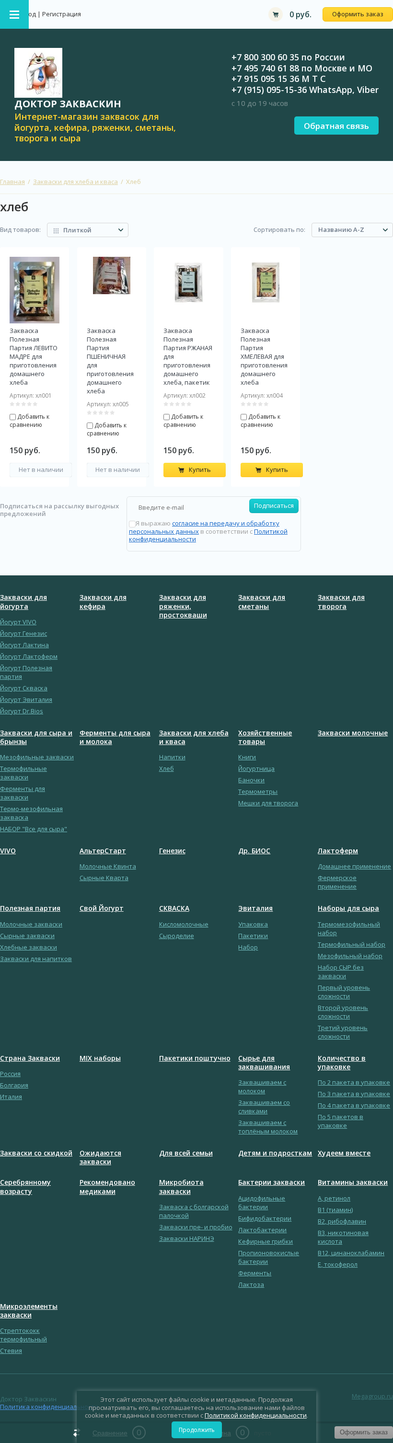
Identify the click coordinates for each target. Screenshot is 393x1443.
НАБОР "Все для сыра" (33, 829)
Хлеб (166, 768)
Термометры (257, 791)
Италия (11, 1096)
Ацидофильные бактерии (261, 1202)
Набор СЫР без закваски (341, 971)
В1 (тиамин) (335, 1209)
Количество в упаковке (342, 1062)
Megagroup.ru (372, 1396)
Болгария (14, 1085)
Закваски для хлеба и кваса (75, 181)
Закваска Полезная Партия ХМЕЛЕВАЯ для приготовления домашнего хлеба (264, 356)
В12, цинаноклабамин (351, 1252)
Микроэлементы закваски (29, 1310)
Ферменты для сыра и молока (115, 737)
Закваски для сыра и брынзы (36, 737)
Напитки (172, 757)
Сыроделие (176, 935)
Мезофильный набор (350, 955)
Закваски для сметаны (261, 601)
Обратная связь (336, 125)
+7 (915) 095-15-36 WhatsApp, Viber (305, 89)
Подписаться (274, 505)
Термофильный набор (351, 944)
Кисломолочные (183, 924)
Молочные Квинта (108, 866)
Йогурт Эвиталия (26, 699)
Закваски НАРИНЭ (186, 1238)
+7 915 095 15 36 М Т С (278, 78)
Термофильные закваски (23, 772)
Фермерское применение (337, 882)
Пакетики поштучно (195, 1058)
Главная (12, 181)
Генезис (172, 851)
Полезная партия (30, 908)
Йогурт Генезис (23, 633)
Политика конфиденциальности (49, 1406)
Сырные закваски (27, 935)
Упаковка (253, 924)
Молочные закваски (31, 924)
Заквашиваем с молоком (262, 1086)
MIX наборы (100, 1058)
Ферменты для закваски (22, 793)
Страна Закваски (30, 1058)
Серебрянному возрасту (25, 1186)
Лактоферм (338, 851)
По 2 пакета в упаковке (354, 1082)
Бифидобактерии (264, 1218)
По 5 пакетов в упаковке (340, 1121)
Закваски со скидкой (36, 1153)
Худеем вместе (344, 1153)
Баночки (251, 780)
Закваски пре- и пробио (195, 1227)
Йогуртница (256, 768)
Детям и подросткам (275, 1153)
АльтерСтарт (103, 851)
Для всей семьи (186, 1153)
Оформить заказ (357, 14)
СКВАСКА (174, 908)
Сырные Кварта (104, 877)
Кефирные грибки (265, 1241)
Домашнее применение (354, 866)
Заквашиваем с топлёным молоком (268, 1126)
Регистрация (61, 14)
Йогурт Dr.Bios (21, 711)
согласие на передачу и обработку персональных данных (204, 527)
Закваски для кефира (103, 601)
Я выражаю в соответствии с (208, 531)
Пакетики (253, 935)
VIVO (8, 851)
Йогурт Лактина (24, 645)
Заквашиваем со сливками (264, 1106)
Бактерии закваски (271, 1182)
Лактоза (251, 1284)
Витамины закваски (353, 1182)
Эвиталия (255, 908)
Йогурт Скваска (23, 688)
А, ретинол (334, 1198)
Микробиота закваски (181, 1186)
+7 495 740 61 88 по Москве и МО (301, 68)
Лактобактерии (262, 1229)
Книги (247, 757)
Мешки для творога (268, 803)
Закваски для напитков (36, 958)
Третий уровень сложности (343, 1032)
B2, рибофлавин (342, 1221)
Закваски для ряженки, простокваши (183, 606)
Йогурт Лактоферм (29, 656)
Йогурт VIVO (18, 622)
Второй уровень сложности (343, 1011)
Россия (10, 1073)
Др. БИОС (254, 851)
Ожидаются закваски (100, 1157)
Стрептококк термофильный (23, 1334)
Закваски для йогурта (23, 601)
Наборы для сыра (348, 908)
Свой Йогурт (102, 908)
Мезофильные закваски (37, 757)
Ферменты (254, 1273)
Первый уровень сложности (344, 991)
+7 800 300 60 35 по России (288, 57)
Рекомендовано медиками (107, 1186)
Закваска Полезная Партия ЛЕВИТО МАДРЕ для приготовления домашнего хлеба (34, 356)
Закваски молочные (353, 733)
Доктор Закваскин (67, 103)
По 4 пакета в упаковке (354, 1105)
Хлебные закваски (28, 947)
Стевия (11, 1350)
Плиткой (77, 230)
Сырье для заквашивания (264, 1062)
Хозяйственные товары (265, 737)
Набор (248, 947)
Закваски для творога (341, 601)
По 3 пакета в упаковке (354, 1093)
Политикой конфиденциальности (256, 1415)
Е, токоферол (338, 1264)
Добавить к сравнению (29, 420)
